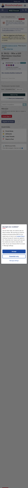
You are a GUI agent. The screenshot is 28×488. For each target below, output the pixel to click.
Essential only (14, 256)
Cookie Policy (20, 236)
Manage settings (14, 260)
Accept (14, 251)
